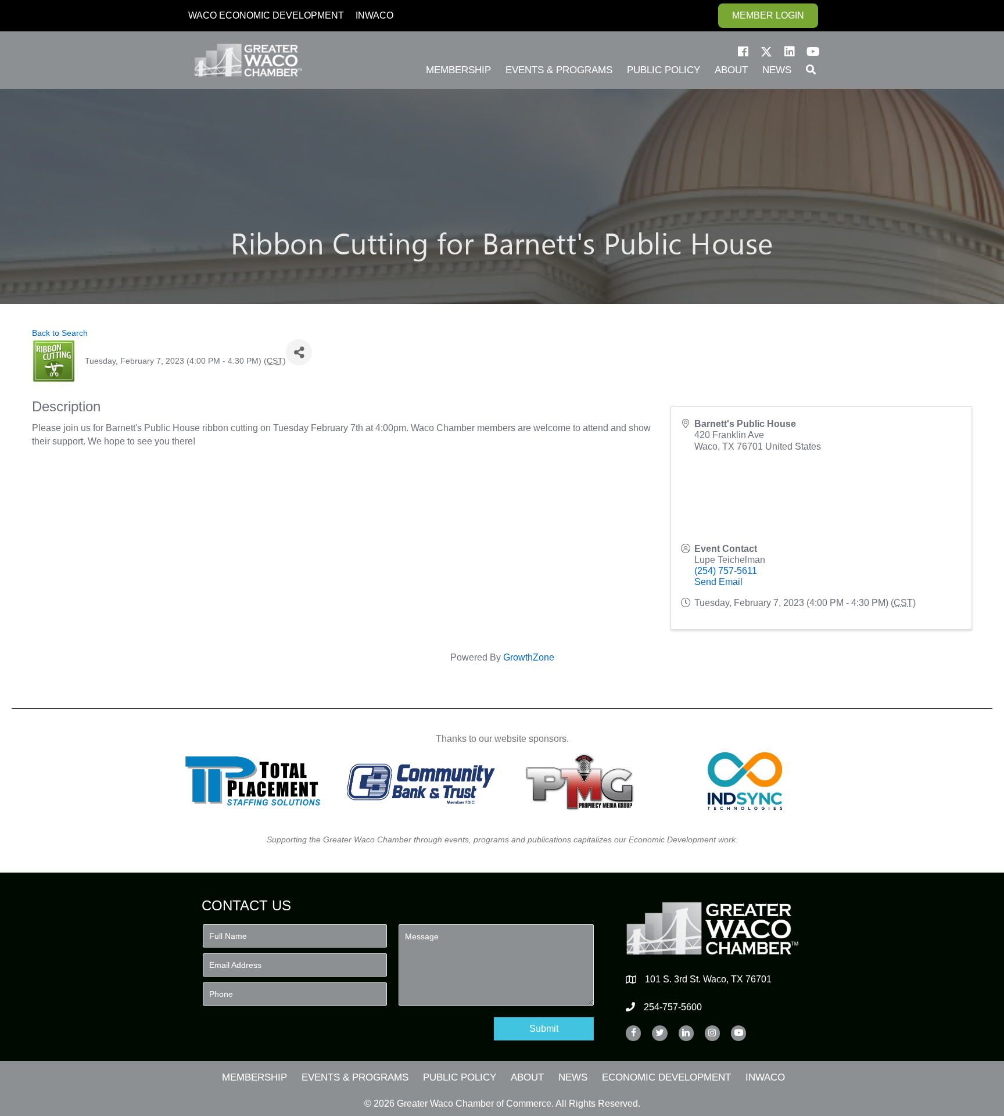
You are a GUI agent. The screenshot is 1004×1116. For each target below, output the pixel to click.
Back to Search (60, 333)
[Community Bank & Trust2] (421, 781)
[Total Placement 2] (258, 781)
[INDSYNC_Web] (745, 781)
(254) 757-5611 (725, 571)
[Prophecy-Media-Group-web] (583, 781)
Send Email (718, 582)
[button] (743, 51)
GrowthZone (528, 657)
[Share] (299, 352)
